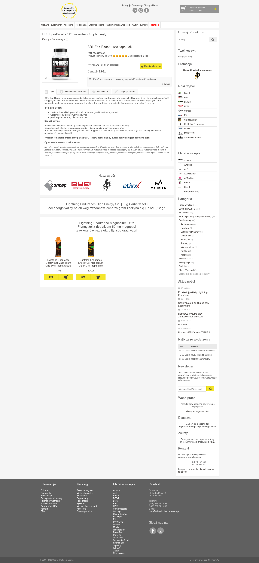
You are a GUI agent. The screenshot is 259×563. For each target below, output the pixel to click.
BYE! (186, 106)
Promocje (154, 24)
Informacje (48, 484)
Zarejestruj (137, 5)
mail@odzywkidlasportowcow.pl (164, 511)
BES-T (187, 186)
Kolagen (186, 251)
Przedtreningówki (85, 490)
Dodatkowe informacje (75, 91)
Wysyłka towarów (49, 503)
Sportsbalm (118, 542)
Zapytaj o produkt (127, 91)
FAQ (43, 511)
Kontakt (143, 24)
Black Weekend (187, 270)
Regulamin (46, 492)
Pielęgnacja (81, 24)
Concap (188, 110)
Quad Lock (118, 537)
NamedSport (119, 529)
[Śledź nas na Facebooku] (152, 533)
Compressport (120, 508)
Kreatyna (186, 228)
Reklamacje (46, 495)
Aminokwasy (188, 224)
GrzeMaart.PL (213, 560)
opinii (146, 55)
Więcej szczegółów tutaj (197, 411)
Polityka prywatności (50, 500)
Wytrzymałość (189, 247)
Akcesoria (68, 24)
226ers (187, 160)
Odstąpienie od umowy (51, 498)
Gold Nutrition (190, 119)
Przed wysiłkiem (188, 205)
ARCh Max (189, 178)
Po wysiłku (186, 212)
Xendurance (119, 553)
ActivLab (117, 490)
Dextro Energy (120, 514)
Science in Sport (121, 540)
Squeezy (117, 545)
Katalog (45, 39)
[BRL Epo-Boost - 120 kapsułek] (60, 63)
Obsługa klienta (151, 5)
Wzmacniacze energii (87, 505)
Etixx (186, 115)
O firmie (44, 490)
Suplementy (57, 39)
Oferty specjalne (96, 24)
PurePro (117, 535)
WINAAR (117, 548)
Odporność (187, 235)
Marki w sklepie (124, 484)
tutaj (147, 137)
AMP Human (190, 173)
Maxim (187, 128)
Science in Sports (192, 137)
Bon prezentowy (191, 191)
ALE (186, 169)
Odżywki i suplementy (51, 24)
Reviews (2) (103, 91)
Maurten (117, 524)
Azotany (186, 243)
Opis (52, 91)
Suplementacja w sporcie (118, 24)
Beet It (187, 92)
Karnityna (187, 239)
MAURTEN (189, 132)
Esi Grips (117, 516)
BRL (186, 97)
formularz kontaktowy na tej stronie (196, 470)
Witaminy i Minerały (192, 232)
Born (115, 501)
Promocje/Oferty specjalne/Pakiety (197, 216)
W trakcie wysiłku (189, 209)
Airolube (188, 164)
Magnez (186, 254)
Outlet (135, 24)
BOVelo (187, 101)
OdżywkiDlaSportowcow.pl (63, 560)
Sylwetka (81, 503)
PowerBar (117, 532)
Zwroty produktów (49, 505)
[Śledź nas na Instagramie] (160, 533)
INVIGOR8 (118, 521)
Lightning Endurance (194, 123)
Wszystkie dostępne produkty (194, 274)
